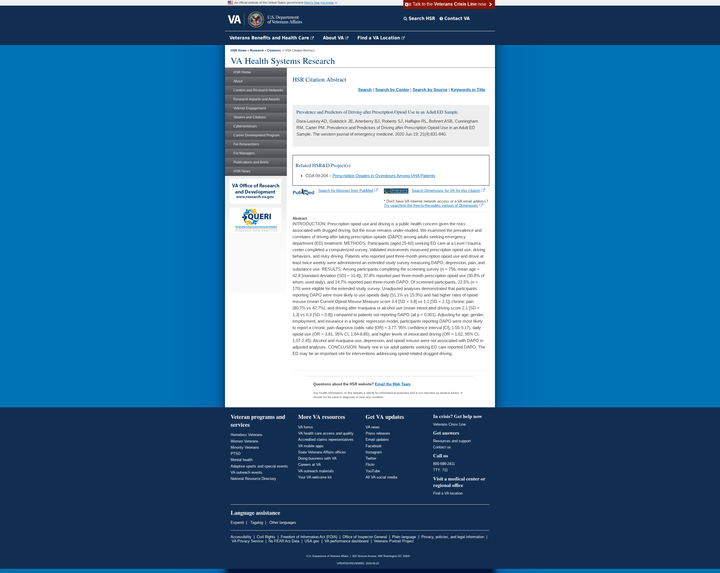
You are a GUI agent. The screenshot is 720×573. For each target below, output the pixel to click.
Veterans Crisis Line (449, 424)
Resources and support (452, 441)
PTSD (235, 453)
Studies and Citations (249, 117)
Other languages (282, 522)
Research (257, 50)
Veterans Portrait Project (394, 541)
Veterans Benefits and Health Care (270, 38)
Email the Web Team (393, 384)
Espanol (237, 522)
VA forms (305, 427)
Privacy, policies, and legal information (452, 537)
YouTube (373, 471)
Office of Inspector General (365, 537)
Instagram (374, 452)
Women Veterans (244, 441)
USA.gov (312, 541)
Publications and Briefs (251, 162)
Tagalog (256, 522)
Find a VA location (448, 493)
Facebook (374, 446)
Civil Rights (266, 537)
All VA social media (381, 477)
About (237, 81)
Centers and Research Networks (258, 90)
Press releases (378, 433)
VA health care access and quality (326, 433)
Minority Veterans (245, 447)
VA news (373, 427)
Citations (274, 50)
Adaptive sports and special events (259, 466)
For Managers (244, 153)
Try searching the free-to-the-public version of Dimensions (431, 205)
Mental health (242, 460)
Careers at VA (309, 464)
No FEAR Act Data (284, 541)
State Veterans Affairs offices (322, 452)
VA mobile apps (310, 446)
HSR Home (239, 50)
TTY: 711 (440, 470)
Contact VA (456, 18)
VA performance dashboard (346, 541)
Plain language (404, 537)
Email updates (377, 439)
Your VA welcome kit (315, 477)
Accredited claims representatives (326, 439)
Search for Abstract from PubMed (345, 190)
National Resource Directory (253, 479)
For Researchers (246, 144)
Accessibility (241, 537)
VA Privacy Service (247, 541)
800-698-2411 (444, 464)
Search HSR (421, 18)
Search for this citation (446, 190)
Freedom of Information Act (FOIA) (309, 537)
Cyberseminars (245, 126)
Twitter (371, 458)
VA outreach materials (316, 471)
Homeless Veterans (246, 435)
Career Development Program (256, 135)
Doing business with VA (317, 458)
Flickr (370, 464)
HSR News (241, 171)
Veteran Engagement (249, 108)
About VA (334, 38)
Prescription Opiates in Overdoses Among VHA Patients (383, 175)
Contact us (442, 447)
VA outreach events (246, 472)
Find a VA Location (379, 38)
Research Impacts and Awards (256, 99)
